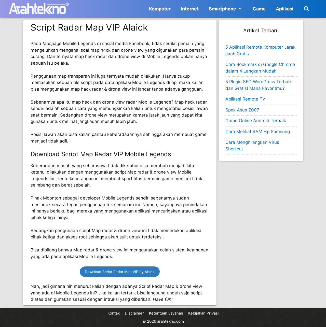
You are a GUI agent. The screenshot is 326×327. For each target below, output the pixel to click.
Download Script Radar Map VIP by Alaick (120, 271)
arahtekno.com (170, 321)
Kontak (113, 313)
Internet (190, 8)
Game (259, 8)
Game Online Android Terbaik (255, 120)
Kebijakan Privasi (203, 313)
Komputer (160, 8)
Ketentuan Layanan (166, 313)
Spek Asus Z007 (242, 109)
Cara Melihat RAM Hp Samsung (257, 131)
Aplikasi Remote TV (245, 99)
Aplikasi (284, 8)
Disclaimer (134, 313)
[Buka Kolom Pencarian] (306, 9)
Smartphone (222, 8)
